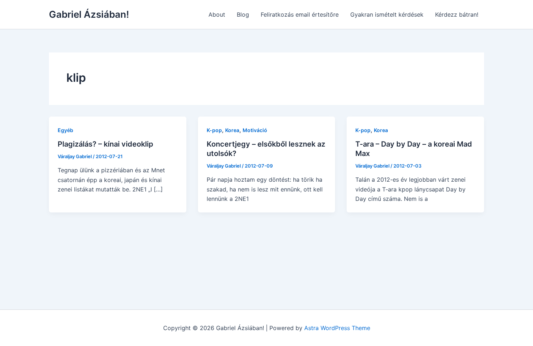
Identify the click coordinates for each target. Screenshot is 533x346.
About (216, 14)
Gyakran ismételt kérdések (386, 14)
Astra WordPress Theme (337, 328)
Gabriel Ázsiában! (89, 14)
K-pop (214, 130)
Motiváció (255, 130)
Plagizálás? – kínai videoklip (105, 144)
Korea (232, 130)
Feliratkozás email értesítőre (300, 14)
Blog (243, 14)
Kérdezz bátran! (456, 14)
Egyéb (65, 130)
